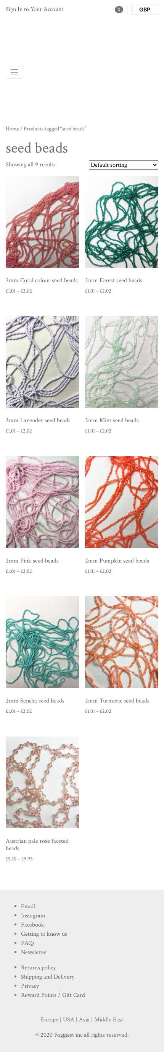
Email (28, 906)
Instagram (33, 916)
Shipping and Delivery (47, 977)
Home (12, 128)
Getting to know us (44, 934)
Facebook (32, 925)
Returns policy (38, 968)
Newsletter (34, 952)
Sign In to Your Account (34, 9)
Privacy (30, 986)
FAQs (28, 943)
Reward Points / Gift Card (53, 995)
